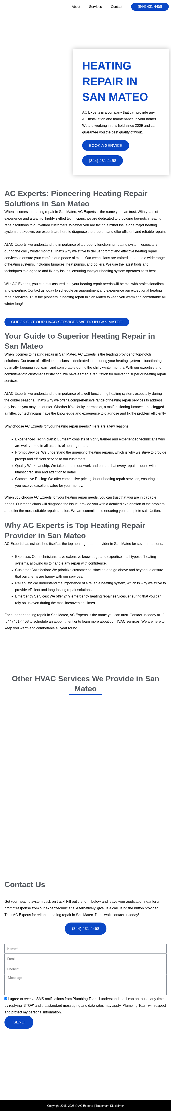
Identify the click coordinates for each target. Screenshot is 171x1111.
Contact (116, 6)
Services (95, 6)
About (76, 6)
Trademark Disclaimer (110, 1105)
